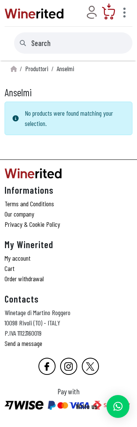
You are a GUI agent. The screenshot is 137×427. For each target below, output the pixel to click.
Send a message (23, 343)
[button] (118, 406)
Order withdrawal (24, 278)
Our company (19, 214)
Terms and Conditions (29, 203)
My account (17, 258)
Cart (9, 268)
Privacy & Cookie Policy (32, 224)
